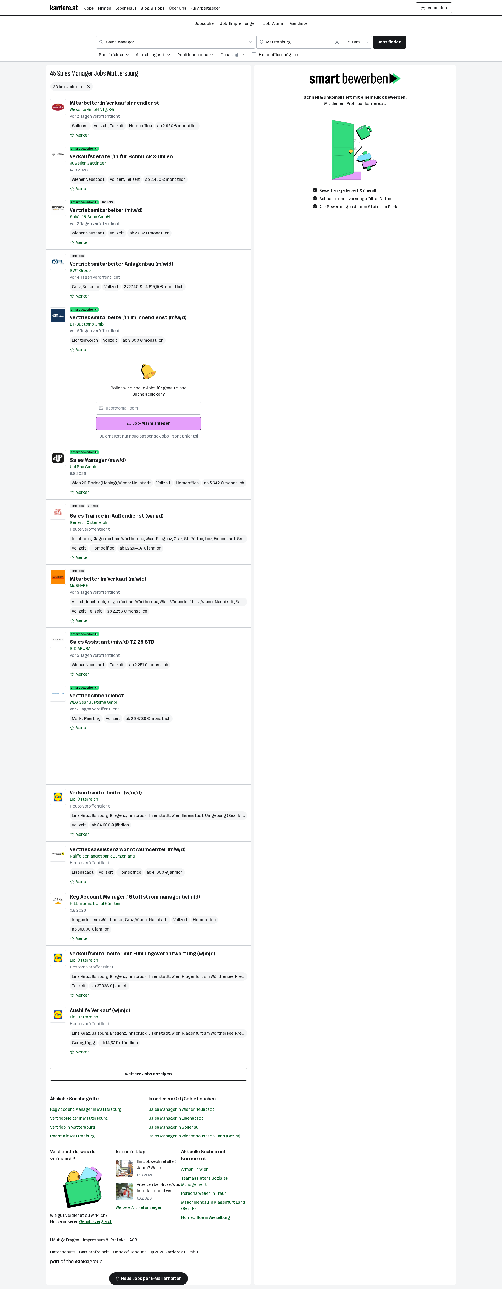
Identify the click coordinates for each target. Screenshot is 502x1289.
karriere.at (194, 1159)
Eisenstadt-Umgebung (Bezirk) (212, 815)
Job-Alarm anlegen (151, 423)
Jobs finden (389, 42)
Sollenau (80, 125)
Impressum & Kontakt (104, 1239)
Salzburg (101, 815)
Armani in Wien (194, 1169)
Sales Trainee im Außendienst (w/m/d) (116, 516)
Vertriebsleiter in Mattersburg (79, 1118)
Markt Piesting (86, 718)
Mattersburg (122, 73)
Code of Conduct (129, 1251)
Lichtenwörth (85, 340)
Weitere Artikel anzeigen (139, 1207)
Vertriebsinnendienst (97, 695)
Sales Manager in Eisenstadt (176, 1118)
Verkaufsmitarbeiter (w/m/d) (106, 792)
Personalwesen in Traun (204, 1193)
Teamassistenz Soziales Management (204, 1181)
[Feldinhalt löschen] (250, 42)
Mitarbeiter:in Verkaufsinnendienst (114, 103)
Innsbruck (82, 538)
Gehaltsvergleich (95, 1221)
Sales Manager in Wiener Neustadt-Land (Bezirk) (194, 1136)
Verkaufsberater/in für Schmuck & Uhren (121, 156)
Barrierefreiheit (94, 1251)
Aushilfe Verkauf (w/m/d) (100, 1010)
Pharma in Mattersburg (72, 1136)
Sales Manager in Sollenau (173, 1127)
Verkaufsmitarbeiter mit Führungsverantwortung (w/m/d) (142, 953)
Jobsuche (204, 23)
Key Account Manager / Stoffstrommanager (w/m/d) (135, 897)
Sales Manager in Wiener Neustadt (181, 1109)
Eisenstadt (225, 538)
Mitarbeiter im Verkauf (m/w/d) (108, 579)
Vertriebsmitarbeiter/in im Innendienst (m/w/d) (128, 317)
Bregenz (165, 538)
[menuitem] (117, 55)
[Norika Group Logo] (76, 1262)
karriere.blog (131, 1152)
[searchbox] (148, 408)
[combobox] (175, 42)
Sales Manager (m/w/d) (98, 460)
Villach (79, 601)
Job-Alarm (273, 23)
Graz (77, 286)
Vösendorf (181, 601)
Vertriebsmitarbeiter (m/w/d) (106, 210)
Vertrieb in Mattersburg (72, 1127)
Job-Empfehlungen (238, 23)
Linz (209, 538)
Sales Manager (75, 73)
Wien (151, 538)
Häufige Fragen (64, 1239)
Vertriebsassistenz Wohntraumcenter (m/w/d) (127, 849)
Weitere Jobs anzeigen (148, 1074)
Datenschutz (62, 1251)
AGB (133, 1239)
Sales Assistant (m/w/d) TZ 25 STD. (113, 642)
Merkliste (298, 23)
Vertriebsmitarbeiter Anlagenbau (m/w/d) (121, 264)
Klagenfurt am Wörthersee (119, 538)
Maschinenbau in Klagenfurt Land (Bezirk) (213, 1205)
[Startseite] (67, 7)
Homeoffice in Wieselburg (205, 1217)
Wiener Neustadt (88, 179)
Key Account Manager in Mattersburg (86, 1109)
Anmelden (437, 7)
